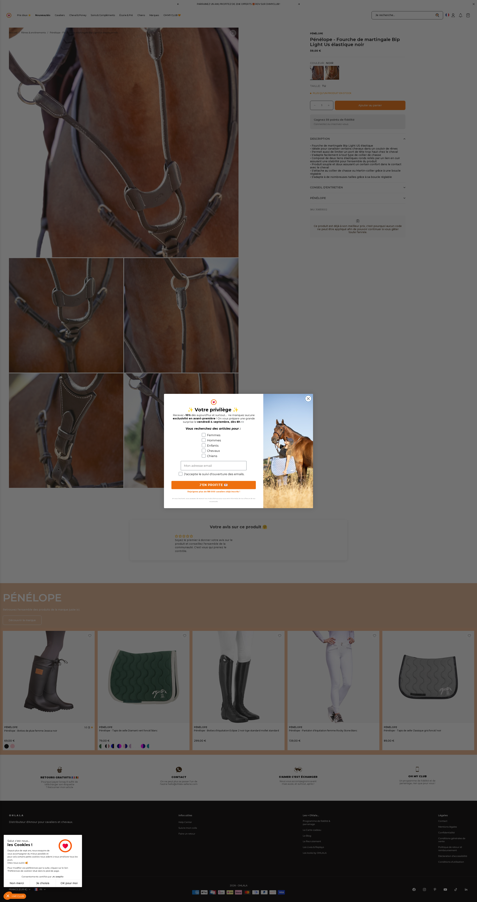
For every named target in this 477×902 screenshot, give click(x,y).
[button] (7, 895)
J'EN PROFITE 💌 (214, 485)
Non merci (17, 883)
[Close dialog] (308, 398)
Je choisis (42, 883)
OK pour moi (69, 883)
